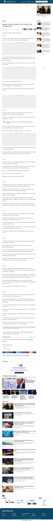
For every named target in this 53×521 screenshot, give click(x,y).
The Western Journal (9, 344)
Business (23, 515)
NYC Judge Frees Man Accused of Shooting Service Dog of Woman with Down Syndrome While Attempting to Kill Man (46, 34)
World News (14, 513)
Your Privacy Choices (27, 520)
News (25, 1)
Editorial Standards (45, 500)
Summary (4, 346)
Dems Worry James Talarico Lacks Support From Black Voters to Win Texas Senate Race (46, 51)
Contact (11, 346)
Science (33, 513)
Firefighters (27, 355)
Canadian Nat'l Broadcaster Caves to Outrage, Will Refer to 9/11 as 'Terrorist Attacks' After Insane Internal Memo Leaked (46, 40)
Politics (3, 513)
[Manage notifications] (1, 519)
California (8, 355)
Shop (35, 1)
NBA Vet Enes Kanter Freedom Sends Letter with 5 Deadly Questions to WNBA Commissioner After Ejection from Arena (24, 459)
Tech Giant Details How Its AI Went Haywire (23, 412)
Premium (22, 1)
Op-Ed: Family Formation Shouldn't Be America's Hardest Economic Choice (24, 441)
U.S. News (3, 515)
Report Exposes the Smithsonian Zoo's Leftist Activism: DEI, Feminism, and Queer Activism (25, 432)
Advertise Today (16, 333)
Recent (8, 346)
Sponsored (43, 515)
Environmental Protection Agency (17, 355)
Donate (32, 1)
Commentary (29, 1)
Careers (43, 502)
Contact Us (44, 501)
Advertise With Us (44, 505)
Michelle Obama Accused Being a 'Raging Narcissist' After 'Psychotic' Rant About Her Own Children (24, 478)
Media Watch (34, 515)
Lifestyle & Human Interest (26, 513)
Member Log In (44, 1)
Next (3, 495)
